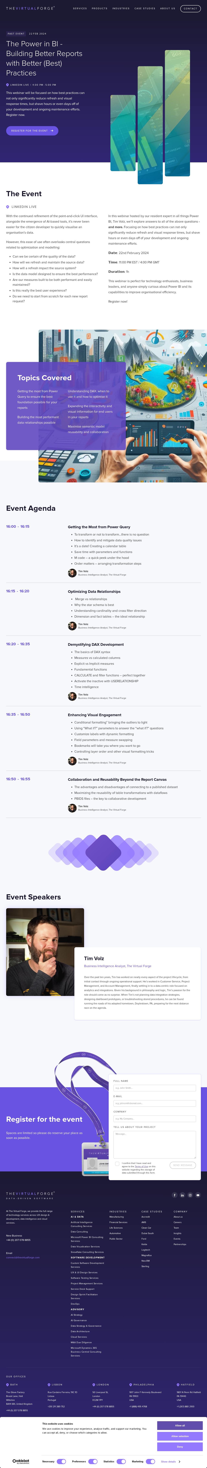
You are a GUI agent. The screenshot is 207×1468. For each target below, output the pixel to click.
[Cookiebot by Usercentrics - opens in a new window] (21, 1461)
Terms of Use (141, 1166)
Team (176, 1227)
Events (177, 1238)
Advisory (77, 1309)
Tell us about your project (135, 1127)
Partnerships (180, 1244)
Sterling (145, 1266)
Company (120, 1111)
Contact (190, 8)
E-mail (118, 1096)
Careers (178, 1222)
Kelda (144, 1244)
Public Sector (116, 1238)
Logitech (146, 1249)
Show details (168, 1461)
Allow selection (180, 1436)
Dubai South (148, 1233)
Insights (177, 1233)
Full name (121, 1081)
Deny (180, 1446)
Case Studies (145, 8)
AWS (144, 1222)
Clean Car (146, 1227)
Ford (144, 1238)
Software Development (88, 1257)
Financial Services (118, 1222)
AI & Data (77, 1216)
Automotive (115, 1233)
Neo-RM (146, 1260)
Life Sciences (116, 1227)
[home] (30, 9)
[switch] (93, 1461)
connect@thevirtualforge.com (23, 1257)
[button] (80, 8)
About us (178, 1216)
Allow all (180, 1425)
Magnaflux (147, 1255)
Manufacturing (116, 1216)
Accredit (146, 1216)
